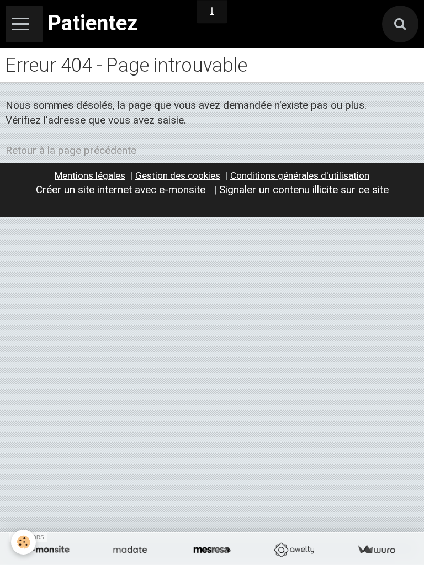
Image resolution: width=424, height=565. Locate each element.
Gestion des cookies (177, 175)
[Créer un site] (47, 549)
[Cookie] (23, 542)
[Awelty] (294, 549)
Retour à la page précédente (71, 150)
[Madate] (130, 549)
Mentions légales (90, 175)
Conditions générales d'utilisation (299, 175)
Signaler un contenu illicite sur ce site (304, 189)
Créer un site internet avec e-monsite (120, 189)
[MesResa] (212, 549)
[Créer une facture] (376, 549)
